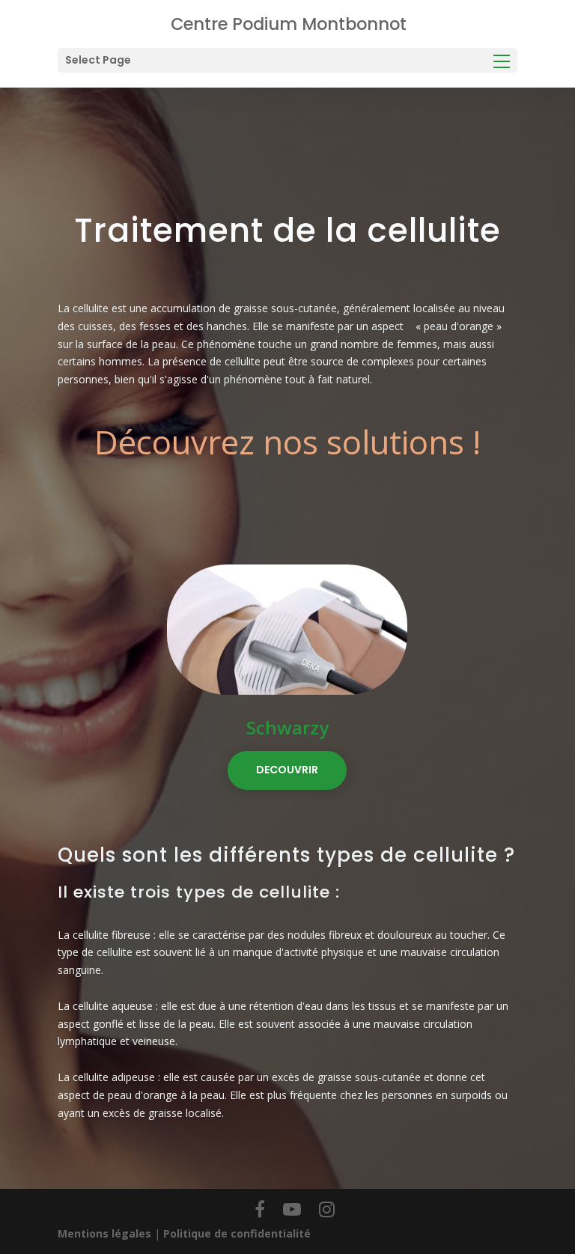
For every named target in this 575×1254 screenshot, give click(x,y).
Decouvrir (287, 769)
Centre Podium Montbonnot (289, 24)
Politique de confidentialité (237, 1233)
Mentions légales (104, 1233)
